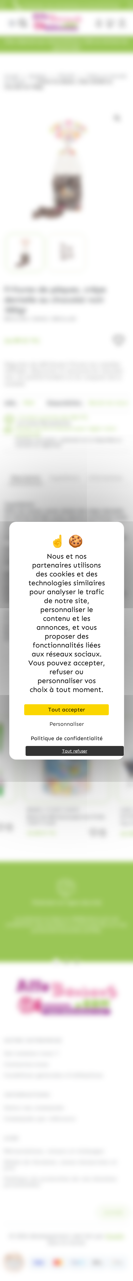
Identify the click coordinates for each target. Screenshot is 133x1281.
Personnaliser (66, 724)
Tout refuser (74, 750)
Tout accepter (66, 709)
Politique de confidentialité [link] (67, 738)
